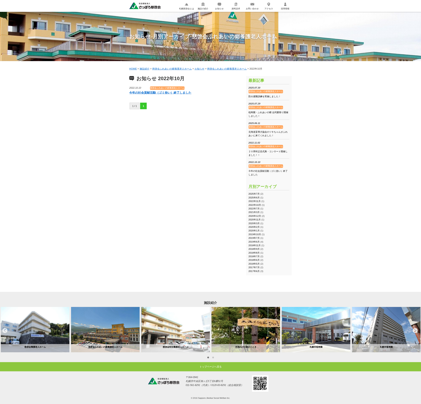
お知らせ (219, 8)
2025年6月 (254, 197)
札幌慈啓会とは (186, 8)
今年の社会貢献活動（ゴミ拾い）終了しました (160, 92)
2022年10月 (254, 205)
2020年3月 (254, 223)
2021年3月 (254, 212)
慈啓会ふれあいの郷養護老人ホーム (167, 88)
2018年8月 (254, 252)
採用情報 (285, 8)
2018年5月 (254, 263)
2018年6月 (254, 260)
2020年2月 (254, 227)
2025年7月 (254, 193)
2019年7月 (254, 238)
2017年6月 (254, 271)
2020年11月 (254, 219)
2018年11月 (254, 245)
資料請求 (236, 8)
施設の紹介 (203, 8)
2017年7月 (254, 267)
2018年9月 (254, 249)
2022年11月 (254, 201)
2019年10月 (254, 234)
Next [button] (415, 330)
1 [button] (208, 358)
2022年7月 (254, 208)
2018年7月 (254, 256)
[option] (35, 329)
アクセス (268, 8)
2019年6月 (254, 241)
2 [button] (213, 358)
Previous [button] (4, 330)
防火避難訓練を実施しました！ (264, 96)
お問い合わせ (252, 8)
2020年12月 (254, 216)
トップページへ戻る (210, 366)
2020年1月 (254, 230)
